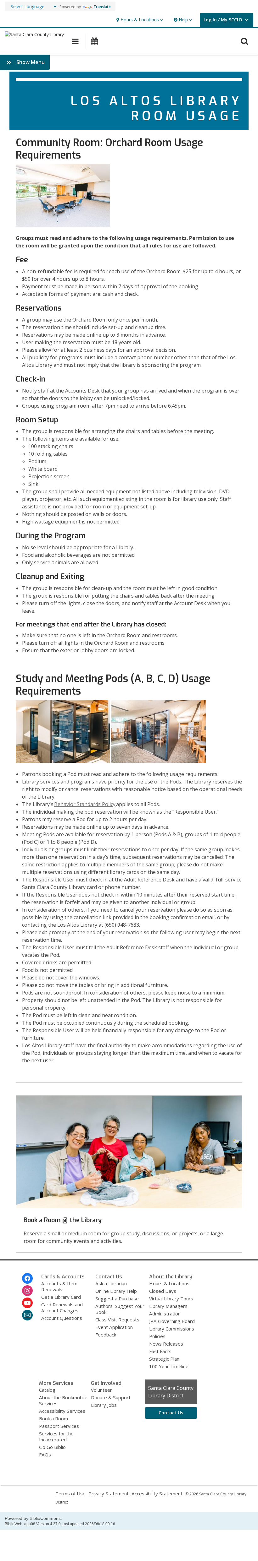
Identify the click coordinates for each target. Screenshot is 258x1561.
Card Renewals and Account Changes (62, 1307)
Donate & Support (111, 1397)
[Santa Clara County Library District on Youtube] (27, 1303)
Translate (102, 6)
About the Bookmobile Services (63, 1400)
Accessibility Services (62, 1411)
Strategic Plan (164, 1359)
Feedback (105, 1334)
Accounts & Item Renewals (59, 1286)
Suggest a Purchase (117, 1298)
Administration (165, 1313)
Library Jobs (104, 1405)
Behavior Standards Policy (84, 804)
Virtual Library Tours (171, 1298)
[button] (139, 20)
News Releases (166, 1344)
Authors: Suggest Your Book (119, 1309)
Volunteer (101, 1390)
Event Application (114, 1327)
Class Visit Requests (117, 1319)
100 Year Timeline (168, 1366)
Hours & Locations (169, 1283)
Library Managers (168, 1306)
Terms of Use (70, 1493)
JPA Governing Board (172, 1321)
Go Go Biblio (52, 1447)
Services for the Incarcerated (56, 1436)
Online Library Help (116, 1291)
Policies (157, 1336)
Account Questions (61, 1318)
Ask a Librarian (111, 1283)
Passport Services (59, 1426)
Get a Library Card (61, 1297)
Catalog (47, 1390)
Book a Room (53, 1418)
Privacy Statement (108, 1493)
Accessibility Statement (157, 1493)
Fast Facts (160, 1351)
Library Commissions (171, 1328)
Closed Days (162, 1291)
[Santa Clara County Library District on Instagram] (27, 1290)
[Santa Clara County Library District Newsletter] (27, 1315)
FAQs (45, 1454)
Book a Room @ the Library (63, 1220)
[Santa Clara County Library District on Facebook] (27, 1278)
